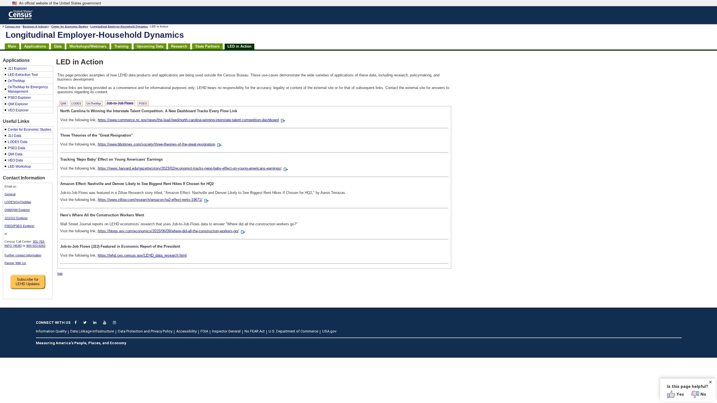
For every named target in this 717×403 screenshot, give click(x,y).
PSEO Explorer (19, 97)
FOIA (204, 331)
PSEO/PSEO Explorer (19, 226)
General (9, 194)
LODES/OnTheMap (17, 202)
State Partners (207, 46)
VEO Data (15, 160)
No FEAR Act (255, 331)
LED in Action (239, 46)
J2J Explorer (17, 68)
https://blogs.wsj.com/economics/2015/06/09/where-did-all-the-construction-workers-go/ (168, 231)
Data (58, 46)
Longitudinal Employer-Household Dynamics (119, 26)
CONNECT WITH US (53, 322)
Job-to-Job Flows (120, 103)
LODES (76, 103)
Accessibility (186, 331)
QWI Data (15, 154)
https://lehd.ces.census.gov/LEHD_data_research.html (142, 255)
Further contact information (22, 255)
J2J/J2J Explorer (16, 218)
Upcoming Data (150, 46)
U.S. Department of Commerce (293, 331)
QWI (63, 103)
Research (179, 46)
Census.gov (12, 26)
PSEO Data (16, 148)
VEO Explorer (18, 110)
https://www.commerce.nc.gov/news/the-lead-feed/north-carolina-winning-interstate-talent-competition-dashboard (188, 120)
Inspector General (226, 331)
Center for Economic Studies (69, 26)
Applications (35, 46)
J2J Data (14, 135)
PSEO (143, 103)
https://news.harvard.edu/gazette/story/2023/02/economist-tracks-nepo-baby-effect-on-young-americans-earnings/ (189, 168)
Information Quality (51, 331)
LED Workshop (19, 166)
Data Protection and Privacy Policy (145, 331)
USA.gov (329, 331)
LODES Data (17, 142)
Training (121, 46)
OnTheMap (16, 81)
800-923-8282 (35, 245)
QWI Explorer (18, 104)
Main (12, 46)
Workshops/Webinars (87, 46)
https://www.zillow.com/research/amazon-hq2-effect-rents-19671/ (150, 200)
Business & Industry (36, 26)
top (59, 273)
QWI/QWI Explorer (17, 210)
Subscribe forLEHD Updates (28, 281)
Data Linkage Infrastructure (92, 331)
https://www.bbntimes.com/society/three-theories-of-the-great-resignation (156, 144)
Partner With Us (15, 263)
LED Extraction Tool (23, 74)
